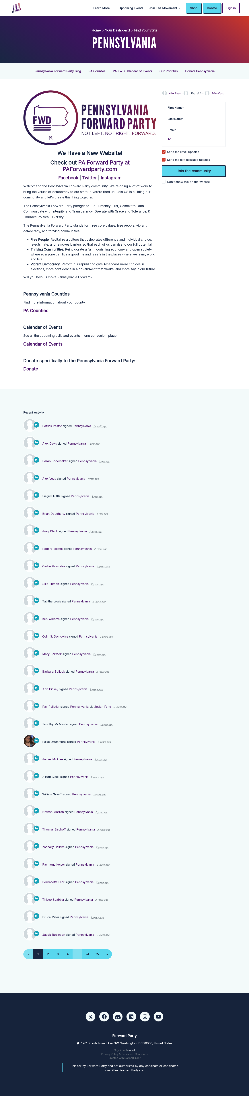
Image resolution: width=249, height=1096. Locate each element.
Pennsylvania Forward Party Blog (57, 71)
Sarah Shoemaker (55, 461)
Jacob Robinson (53, 934)
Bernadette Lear (53, 882)
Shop (193, 8)
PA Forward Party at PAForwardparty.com (96, 165)
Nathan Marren (53, 812)
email (132, 1050)
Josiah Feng (102, 706)
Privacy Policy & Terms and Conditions (124, 1054)
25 (97, 954)
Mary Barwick (52, 654)
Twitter (89, 177)
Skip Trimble (51, 584)
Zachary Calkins (53, 847)
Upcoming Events (131, 8)
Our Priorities (168, 71)
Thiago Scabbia (53, 899)
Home (96, 30)
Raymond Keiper (53, 864)
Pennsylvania (82, 426)
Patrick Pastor (52, 426)
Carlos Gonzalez (53, 566)
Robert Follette (52, 549)
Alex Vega (175, 93)
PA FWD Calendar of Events (132, 71)
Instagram (111, 177)
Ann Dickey (50, 689)
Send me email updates (183, 152)
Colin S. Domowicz (55, 636)
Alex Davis (49, 443)
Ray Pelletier (51, 706)
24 (87, 954)
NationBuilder (132, 1057)
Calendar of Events (43, 344)
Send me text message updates (188, 160)
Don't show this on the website (188, 182)
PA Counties (96, 71)
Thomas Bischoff (54, 829)
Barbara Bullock (53, 671)
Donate (212, 8)
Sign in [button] (231, 8)
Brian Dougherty (221, 93)
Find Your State (145, 30)
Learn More (102, 8)
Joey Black (50, 531)
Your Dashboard (117, 30)
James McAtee (52, 759)
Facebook (68, 177)
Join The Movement (163, 8)
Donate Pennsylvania (200, 71)
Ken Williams (51, 619)
